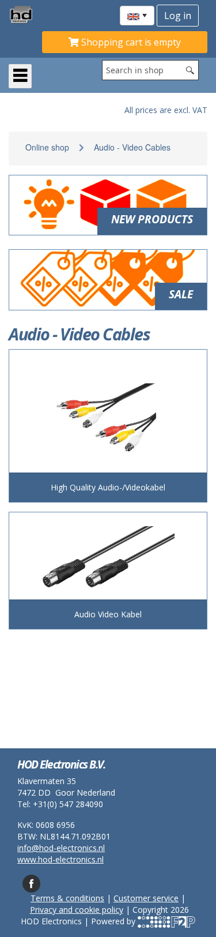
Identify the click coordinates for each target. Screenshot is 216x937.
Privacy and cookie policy (76, 909)
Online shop (47, 147)
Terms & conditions (67, 898)
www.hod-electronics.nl (60, 859)
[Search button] (190, 70)
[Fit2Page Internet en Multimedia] (166, 921)
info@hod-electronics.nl (61, 847)
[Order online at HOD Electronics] (25, 14)
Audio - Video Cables (132, 147)
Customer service (146, 898)
